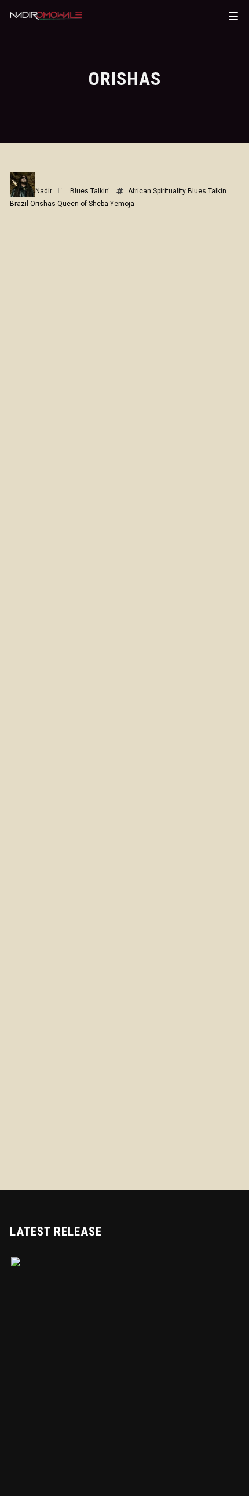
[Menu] (233, 15)
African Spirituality (157, 191)
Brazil (19, 204)
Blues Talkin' (90, 191)
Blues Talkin (207, 191)
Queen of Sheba (82, 204)
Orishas (43, 204)
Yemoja (122, 204)
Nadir (43, 191)
